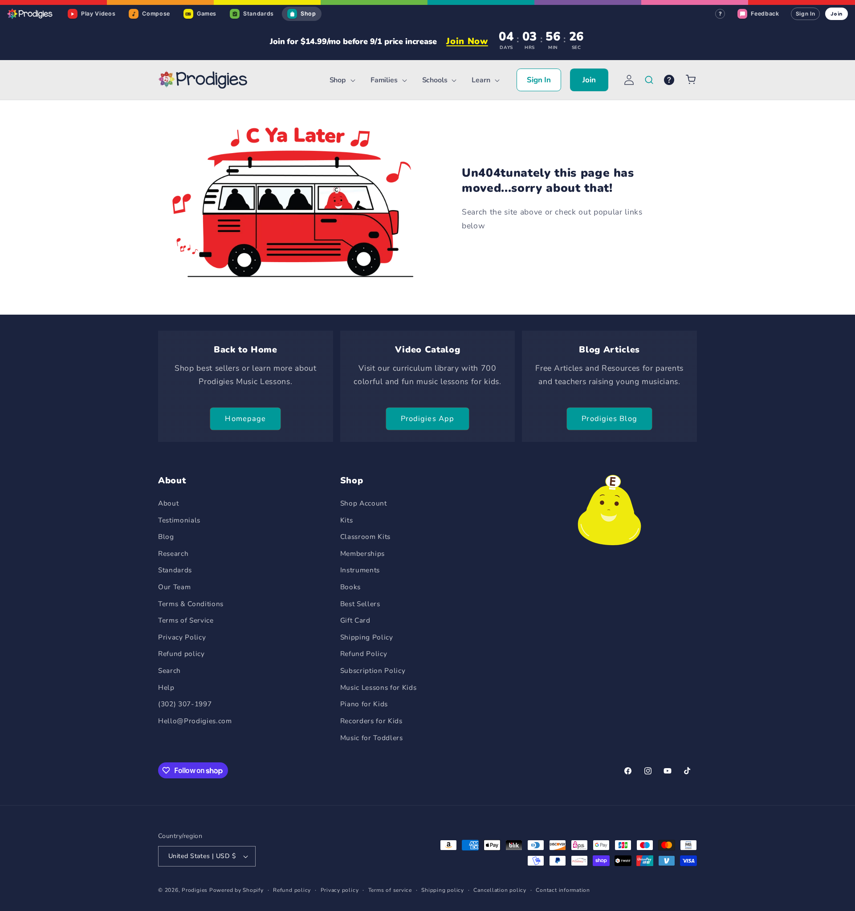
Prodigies (195, 890)
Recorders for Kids (371, 720)
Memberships (362, 553)
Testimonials (179, 520)
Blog (166, 536)
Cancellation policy (499, 890)
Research (173, 553)
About (168, 503)
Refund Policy (363, 653)
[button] (341, 80)
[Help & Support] (669, 80)
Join (837, 13)
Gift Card (355, 620)
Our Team (174, 586)
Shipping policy (442, 890)
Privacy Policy (182, 637)
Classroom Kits (365, 536)
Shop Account (363, 503)
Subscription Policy (373, 670)
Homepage (245, 418)
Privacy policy (340, 890)
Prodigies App (427, 418)
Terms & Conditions (191, 603)
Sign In (805, 13)
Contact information (563, 890)
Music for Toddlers (371, 737)
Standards (175, 570)
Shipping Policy (366, 637)
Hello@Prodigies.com (195, 720)
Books (350, 586)
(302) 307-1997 (185, 704)
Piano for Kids (364, 704)
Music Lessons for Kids (378, 687)
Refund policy (181, 653)
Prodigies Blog (609, 418)
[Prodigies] (30, 13)
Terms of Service (186, 620)
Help (166, 687)
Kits (346, 520)
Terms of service (390, 890)
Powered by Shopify (236, 890)
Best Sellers (360, 603)
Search (169, 670)
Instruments (360, 570)
